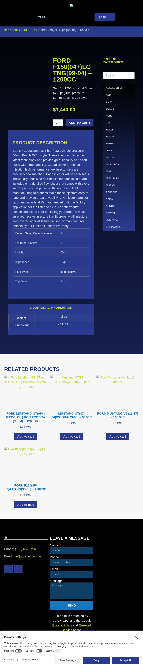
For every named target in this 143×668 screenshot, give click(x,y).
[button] (38, 17)
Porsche (111, 192)
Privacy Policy (62, 625)
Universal (112, 220)
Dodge (110, 108)
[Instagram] (18, 569)
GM (108, 122)
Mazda (110, 157)
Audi (108, 95)
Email (54, 569)
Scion (109, 199)
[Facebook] (8, 569)
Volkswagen (114, 227)
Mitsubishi (112, 178)
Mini (108, 171)
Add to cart (79, 123)
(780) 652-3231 (25, 549)
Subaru (110, 206)
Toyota (110, 213)
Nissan (110, 185)
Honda (110, 136)
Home (5, 30)
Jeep (109, 150)
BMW (109, 102)
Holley (110, 129)
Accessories (114, 88)
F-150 (33, 30)
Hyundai (111, 143)
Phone (55, 557)
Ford (24, 30)
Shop (15, 30)
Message (56, 580)
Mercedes (112, 164)
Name (54, 545)
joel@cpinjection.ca (27, 556)
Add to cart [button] (25, 436)
